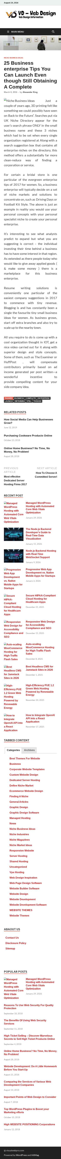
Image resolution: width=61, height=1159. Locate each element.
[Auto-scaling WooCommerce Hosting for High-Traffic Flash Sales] (13, 644)
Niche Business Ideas (13, 58)
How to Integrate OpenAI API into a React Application (40, 718)
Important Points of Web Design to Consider (30, 1097)
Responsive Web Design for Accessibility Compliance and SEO (40, 624)
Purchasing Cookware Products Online (28, 435)
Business (15, 764)
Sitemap (10, 948)
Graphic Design (19, 807)
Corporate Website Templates (27, 769)
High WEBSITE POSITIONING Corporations (29, 1124)
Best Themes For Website (25, 758)
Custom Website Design (24, 774)
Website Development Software (28, 904)
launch (9, 401)
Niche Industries (19, 834)
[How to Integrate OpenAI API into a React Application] (13, 715)
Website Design (19, 894)
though (37, 401)
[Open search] (53, 31)
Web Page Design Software (26, 883)
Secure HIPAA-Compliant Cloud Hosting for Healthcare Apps (41, 598)
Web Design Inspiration (23, 877)
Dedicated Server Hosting (25, 780)
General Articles (19, 802)
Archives (29, 750)
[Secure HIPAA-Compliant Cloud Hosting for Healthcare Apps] (13, 596)
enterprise (44, 398)
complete (31, 398)
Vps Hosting (17, 872)
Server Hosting (18, 856)
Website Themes (19, 915)
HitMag (35, 1155)
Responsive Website (22, 850)
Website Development (23, 899)
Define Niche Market (21, 785)
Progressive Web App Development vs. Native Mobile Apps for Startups (40, 572)
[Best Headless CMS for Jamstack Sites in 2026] (13, 667)
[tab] (13, 750)
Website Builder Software (24, 888)
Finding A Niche (19, 796)
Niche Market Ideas (21, 845)
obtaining (20, 401)
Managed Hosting (20, 818)
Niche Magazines (20, 839)
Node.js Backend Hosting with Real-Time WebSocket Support (41, 554)
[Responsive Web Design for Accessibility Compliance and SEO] (13, 622)
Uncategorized (18, 867)
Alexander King (30, 92)
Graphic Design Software (24, 812)
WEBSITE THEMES (21, 910)
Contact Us (12, 937)
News (13, 823)
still (29, 401)
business (19, 398)
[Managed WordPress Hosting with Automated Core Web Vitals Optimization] (13, 503)
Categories (13, 750)
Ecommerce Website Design (26, 791)
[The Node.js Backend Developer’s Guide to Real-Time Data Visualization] (13, 529)
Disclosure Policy (15, 943)
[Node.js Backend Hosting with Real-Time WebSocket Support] (13, 551)
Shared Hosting (19, 861)
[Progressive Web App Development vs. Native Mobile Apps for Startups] (13, 570)
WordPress (21, 1155)
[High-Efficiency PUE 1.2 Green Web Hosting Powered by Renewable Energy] (13, 685)
